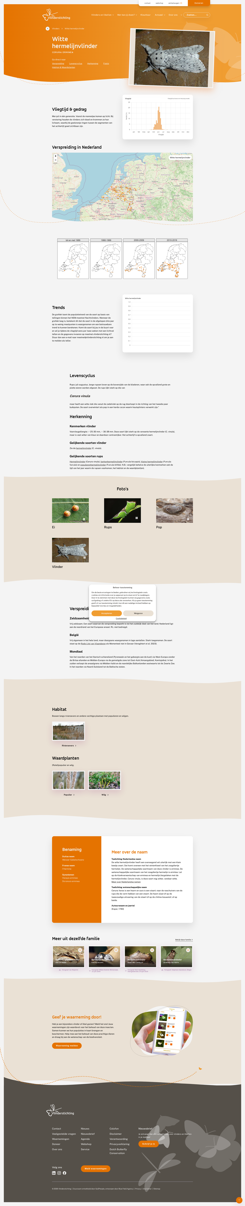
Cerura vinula (80, 396)
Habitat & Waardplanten (63, 67)
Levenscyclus (75, 63)
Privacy (138, 1189)
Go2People (100, 1189)
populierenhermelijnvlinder (93, 465)
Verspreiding (58, 63)
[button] (55, 156)
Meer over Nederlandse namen (126, 882)
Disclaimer (147, 1189)
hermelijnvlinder (83, 448)
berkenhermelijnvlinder (112, 461)
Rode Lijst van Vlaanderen (93, 643)
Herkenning (92, 63)
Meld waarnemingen (96, 1168)
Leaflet (177, 153)
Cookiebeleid (121, 619)
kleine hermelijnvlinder (152, 461)
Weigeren (138, 613)
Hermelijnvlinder (77, 461)
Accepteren (106, 613)
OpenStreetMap (183, 153)
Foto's (106, 63)
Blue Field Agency (126, 1189)
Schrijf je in (148, 1144)
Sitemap (156, 1189)
